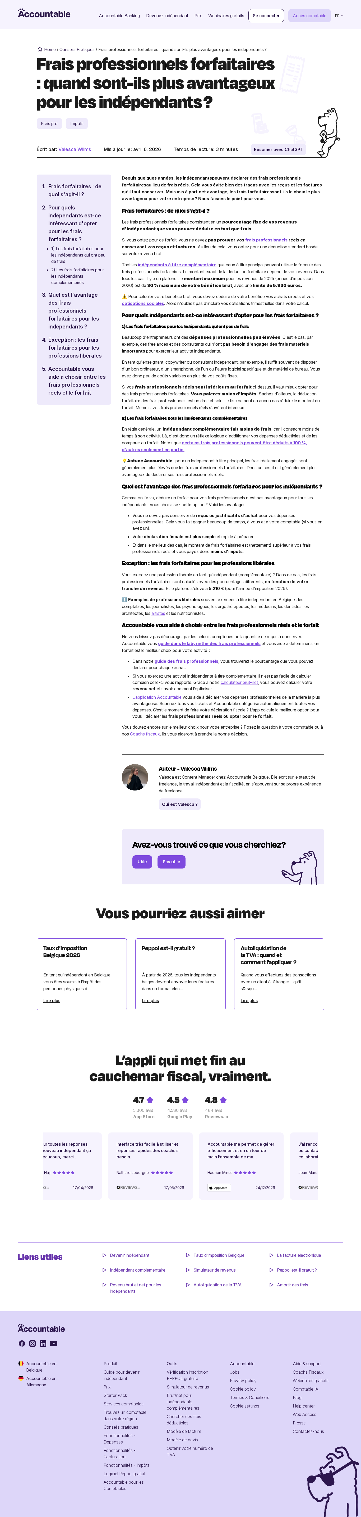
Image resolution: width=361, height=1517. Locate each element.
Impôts (77, 123)
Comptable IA (305, 1389)
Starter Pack (115, 1395)
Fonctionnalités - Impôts (127, 1465)
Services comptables (124, 1403)
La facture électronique (299, 1255)
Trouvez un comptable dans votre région (125, 1415)
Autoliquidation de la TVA (217, 1284)
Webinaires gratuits (226, 15)
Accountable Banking (119, 15)
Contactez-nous (308, 1431)
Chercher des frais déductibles (184, 1419)
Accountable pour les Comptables (124, 1485)
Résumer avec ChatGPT (278, 149)
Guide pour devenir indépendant (122, 1375)
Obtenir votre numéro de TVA (190, 1451)
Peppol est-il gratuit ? (297, 1270)
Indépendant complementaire (137, 1270)
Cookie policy (243, 1389)
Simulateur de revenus (214, 1270)
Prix (198, 15)
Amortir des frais (292, 1284)
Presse (299, 1422)
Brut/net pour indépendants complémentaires (183, 1402)
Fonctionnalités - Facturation (120, 1453)
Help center (304, 1406)
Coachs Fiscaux (308, 1372)
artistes (158, 613)
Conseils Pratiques (77, 49)
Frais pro (49, 123)
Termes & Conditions (249, 1397)
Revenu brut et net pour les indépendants (135, 1288)
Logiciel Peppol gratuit (124, 1473)
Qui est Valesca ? (180, 804)
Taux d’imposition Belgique (218, 1255)
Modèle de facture (184, 1431)
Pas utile (171, 861)
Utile (142, 861)
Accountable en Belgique (41, 1367)
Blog (297, 1397)
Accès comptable (309, 15)
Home (50, 49)
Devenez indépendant (167, 15)
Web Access (304, 1414)
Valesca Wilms (74, 149)
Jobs (234, 1372)
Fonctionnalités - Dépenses (120, 1439)
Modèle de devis (182, 1439)
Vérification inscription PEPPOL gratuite (187, 1375)
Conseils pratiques (121, 1427)
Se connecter (266, 15)
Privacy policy (243, 1380)
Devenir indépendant (130, 1255)
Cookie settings (244, 1406)
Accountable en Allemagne (41, 1381)
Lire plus (51, 1000)
